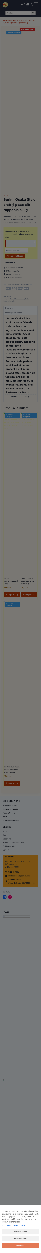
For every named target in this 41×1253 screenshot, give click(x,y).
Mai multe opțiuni (20, 1231)
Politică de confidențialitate (13, 1225)
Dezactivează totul (20, 1238)
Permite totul (20, 1246)
